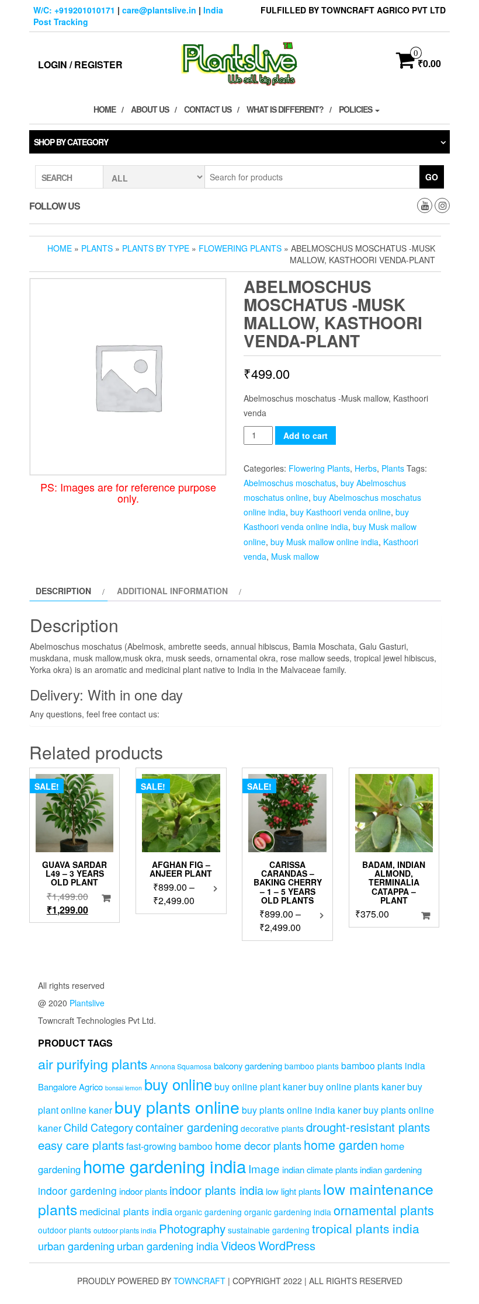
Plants (97, 248)
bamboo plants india (383, 1065)
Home (104, 109)
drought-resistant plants (368, 1126)
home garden (341, 1144)
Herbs (366, 468)
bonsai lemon (123, 1087)
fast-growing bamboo (169, 1145)
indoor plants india (216, 1189)
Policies (356, 109)
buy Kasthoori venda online (340, 512)
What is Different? (285, 109)
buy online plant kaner (260, 1086)
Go (431, 177)
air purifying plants (93, 1063)
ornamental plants (384, 1210)
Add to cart (305, 435)
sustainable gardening (269, 1230)
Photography (192, 1228)
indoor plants (143, 1191)
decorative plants (272, 1128)
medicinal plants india (125, 1211)
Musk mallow (295, 556)
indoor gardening (77, 1190)
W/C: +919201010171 (74, 10)
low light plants (293, 1191)
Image (264, 1168)
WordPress (286, 1245)
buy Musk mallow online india (324, 542)
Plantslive (87, 1003)
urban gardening (76, 1245)
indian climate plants (319, 1169)
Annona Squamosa (180, 1066)
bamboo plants (311, 1066)
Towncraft (199, 1280)
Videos (238, 1245)
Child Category (98, 1127)
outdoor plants (64, 1230)
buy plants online (176, 1106)
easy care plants (81, 1144)
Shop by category (71, 142)
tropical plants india (365, 1228)
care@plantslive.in (159, 10)
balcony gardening (248, 1065)
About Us (150, 109)
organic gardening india (287, 1212)
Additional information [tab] (172, 591)
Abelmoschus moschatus (290, 483)
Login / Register (80, 64)
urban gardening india (167, 1245)
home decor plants (258, 1145)
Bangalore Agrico (70, 1086)
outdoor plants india (125, 1230)
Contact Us (207, 109)
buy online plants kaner (356, 1086)
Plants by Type (155, 248)
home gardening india (164, 1165)
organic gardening (208, 1212)
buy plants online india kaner (301, 1109)
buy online (178, 1083)
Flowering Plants (240, 248)
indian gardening (391, 1169)
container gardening (187, 1126)
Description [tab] (63, 591)
